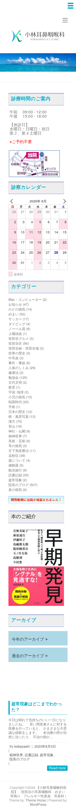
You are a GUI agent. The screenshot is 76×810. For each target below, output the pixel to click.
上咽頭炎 (15, 333)
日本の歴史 (16, 411)
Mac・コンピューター (25, 299)
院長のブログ (18, 484)
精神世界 (15, 436)
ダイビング (16, 323)
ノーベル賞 (16, 328)
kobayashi (22, 746)
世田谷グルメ (18, 338)
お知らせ (15, 304)
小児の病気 (16, 397)
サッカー (15, 318)
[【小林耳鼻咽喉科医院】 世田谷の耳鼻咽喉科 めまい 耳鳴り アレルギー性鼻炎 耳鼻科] (38, 37)
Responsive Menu (65, 20)
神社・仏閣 (16, 431)
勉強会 (13, 377)
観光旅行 (15, 470)
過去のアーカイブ (30, 655)
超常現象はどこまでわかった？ (36, 706)
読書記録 (15, 475)
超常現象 (15, 479)
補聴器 (13, 465)
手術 (11, 406)
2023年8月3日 (45, 746)
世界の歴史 (16, 353)
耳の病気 (15, 445)
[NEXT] (64, 201)
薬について (16, 460)
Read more (57, 767)
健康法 (13, 372)
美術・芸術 (16, 440)
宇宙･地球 (16, 392)
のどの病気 (16, 309)
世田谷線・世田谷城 (23, 348)
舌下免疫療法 (18, 450)
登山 (11, 426)
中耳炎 (13, 358)
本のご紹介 (23, 516)
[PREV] (12, 201)
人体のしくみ (18, 367)
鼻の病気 (15, 489)
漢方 (11, 421)
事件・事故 (16, 362)
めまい (13, 314)
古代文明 (15, 382)
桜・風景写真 (18, 416)
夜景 (11, 387)
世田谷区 (15, 343)
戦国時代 (15, 401)
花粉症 (13, 455)
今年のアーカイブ (30, 638)
